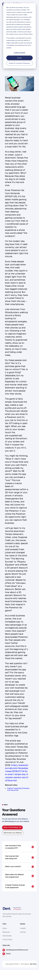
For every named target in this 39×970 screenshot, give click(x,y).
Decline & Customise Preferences (19, 63)
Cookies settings (19, 52)
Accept (19, 58)
